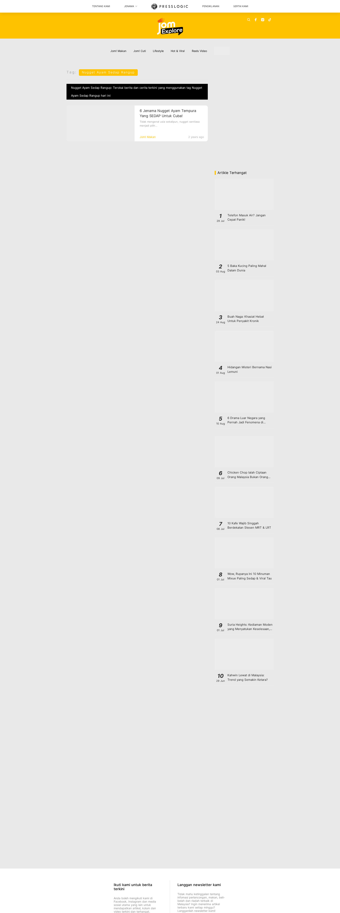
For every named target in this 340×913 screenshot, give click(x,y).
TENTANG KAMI (101, 6)
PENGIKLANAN (210, 6)
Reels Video (199, 51)
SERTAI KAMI (240, 6)
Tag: (72, 72)
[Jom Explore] (170, 26)
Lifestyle (158, 51)
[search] (248, 19)
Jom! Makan (118, 51)
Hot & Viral (178, 51)
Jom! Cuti (139, 51)
